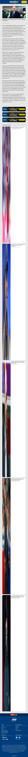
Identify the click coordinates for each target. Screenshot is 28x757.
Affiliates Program (18, 730)
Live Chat (17, 727)
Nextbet (17, 49)
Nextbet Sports (9, 101)
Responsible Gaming (4, 732)
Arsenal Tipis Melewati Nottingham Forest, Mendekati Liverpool (17, 128)
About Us (2, 726)
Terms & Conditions (4, 730)
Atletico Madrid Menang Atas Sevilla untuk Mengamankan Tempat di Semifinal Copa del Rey (17, 479)
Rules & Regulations (4, 731)
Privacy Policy (3, 727)
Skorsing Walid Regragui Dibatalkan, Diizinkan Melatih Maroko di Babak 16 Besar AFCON (18, 362)
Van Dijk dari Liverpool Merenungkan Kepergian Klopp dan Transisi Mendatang (18, 245)
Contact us (17, 726)
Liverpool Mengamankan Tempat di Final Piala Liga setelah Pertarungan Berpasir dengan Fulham (17, 596)
